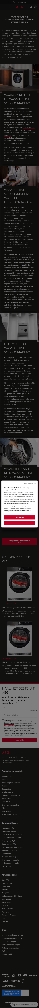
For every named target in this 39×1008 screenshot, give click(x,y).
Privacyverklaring (7, 512)
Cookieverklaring (25, 510)
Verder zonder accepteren (30, 483)
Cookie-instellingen (19, 517)
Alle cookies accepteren (19, 522)
